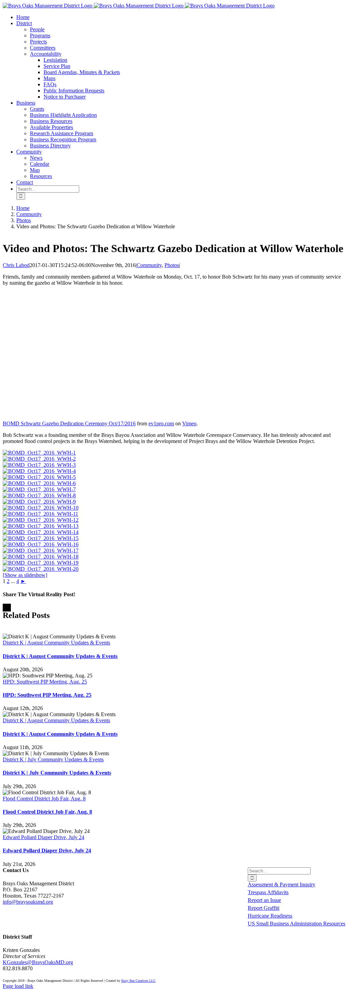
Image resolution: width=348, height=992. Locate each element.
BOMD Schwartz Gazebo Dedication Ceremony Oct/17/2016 (69, 423)
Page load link (18, 986)
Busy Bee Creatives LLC (138, 980)
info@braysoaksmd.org (28, 902)
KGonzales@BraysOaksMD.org (38, 962)
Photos (171, 265)
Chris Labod (16, 265)
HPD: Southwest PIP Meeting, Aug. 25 (45, 682)
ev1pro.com (161, 423)
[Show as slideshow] (25, 575)
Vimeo (189, 423)
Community (149, 265)
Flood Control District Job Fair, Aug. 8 (44, 798)
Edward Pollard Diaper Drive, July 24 (43, 837)
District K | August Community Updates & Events (56, 642)
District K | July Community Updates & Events (53, 759)
